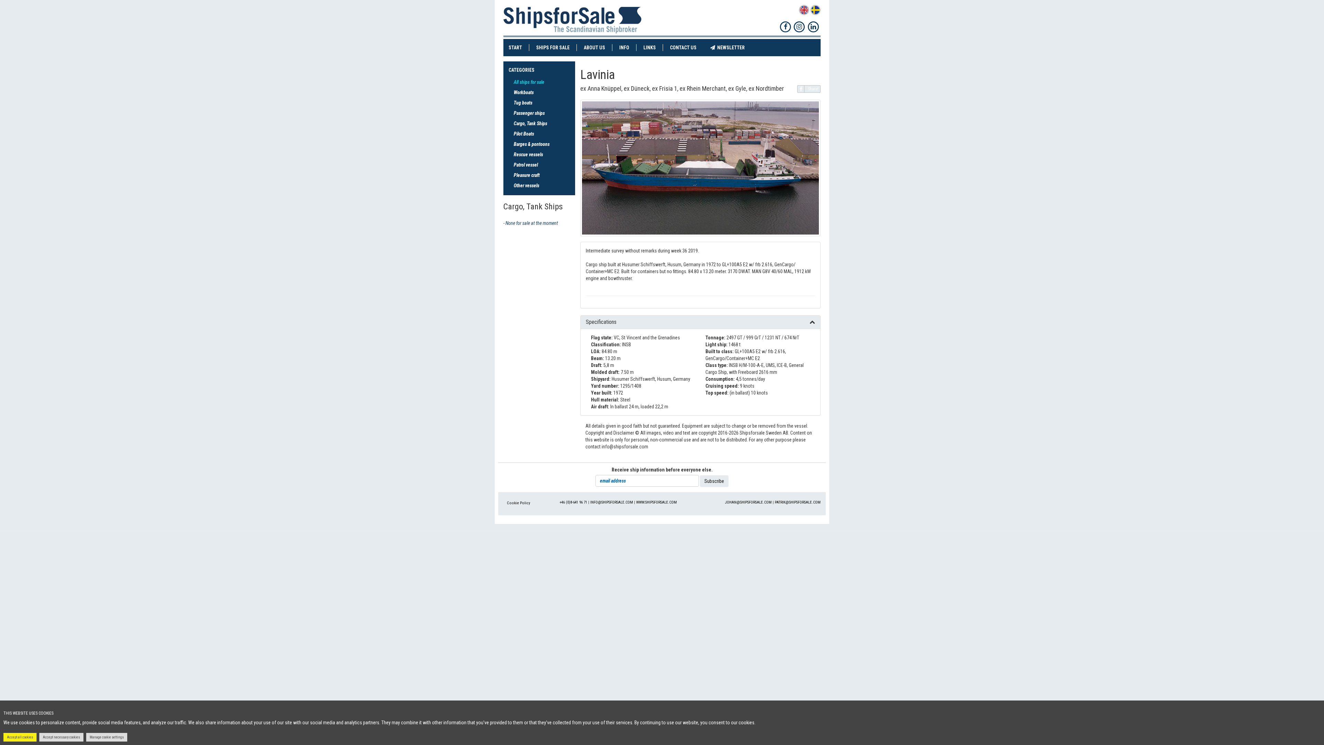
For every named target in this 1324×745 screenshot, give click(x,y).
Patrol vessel (526, 165)
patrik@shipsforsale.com (798, 502)
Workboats (524, 92)
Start (519, 47)
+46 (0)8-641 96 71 (573, 502)
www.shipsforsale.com (656, 502)
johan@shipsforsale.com (748, 502)
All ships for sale (529, 82)
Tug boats (523, 103)
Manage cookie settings (107, 737)
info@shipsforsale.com (611, 502)
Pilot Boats (524, 134)
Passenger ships (529, 113)
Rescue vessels (528, 154)
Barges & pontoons (532, 144)
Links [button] (649, 47)
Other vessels (526, 185)
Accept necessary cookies (61, 737)
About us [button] (594, 47)
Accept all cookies (20, 737)
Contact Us (686, 47)
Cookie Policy (518, 503)
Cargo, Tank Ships (530, 123)
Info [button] (624, 47)
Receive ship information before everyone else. (662, 470)
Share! (813, 89)
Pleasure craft (527, 175)
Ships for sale (556, 47)
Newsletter (733, 47)
